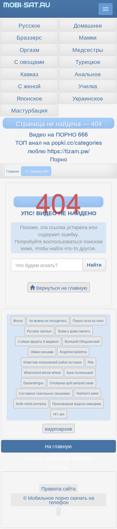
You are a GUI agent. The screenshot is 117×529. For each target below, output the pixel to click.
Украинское (87, 98)
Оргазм (29, 49)
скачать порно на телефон (58, 458)
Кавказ (29, 74)
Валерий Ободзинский (82, 341)
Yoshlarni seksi (87, 393)
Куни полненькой (80, 372)
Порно (58, 159)
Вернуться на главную (61, 287)
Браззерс (29, 37)
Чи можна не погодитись (48, 320)
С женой (29, 86)
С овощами (29, 61)
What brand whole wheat (42, 372)
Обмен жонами (42, 351)
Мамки (88, 37)
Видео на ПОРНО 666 (58, 134)
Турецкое (87, 61)
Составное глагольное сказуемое (44, 393)
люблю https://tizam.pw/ (58, 151)
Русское (29, 25)
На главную (58, 446)
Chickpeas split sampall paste (72, 382)
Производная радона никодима (76, 403)
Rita (91, 362)
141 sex (58, 414)
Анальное (88, 74)
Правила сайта (58, 488)
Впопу (18, 320)
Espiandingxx (33, 382)
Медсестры (87, 49)
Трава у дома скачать (74, 331)
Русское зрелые (39, 331)
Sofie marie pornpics (31, 403)
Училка (87, 86)
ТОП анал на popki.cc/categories (58, 142)
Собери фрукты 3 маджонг (38, 341)
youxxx (58, 466)
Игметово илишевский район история (52, 362)
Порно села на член (88, 320)
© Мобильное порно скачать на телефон (58, 500)
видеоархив (58, 428)
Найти (94, 264)
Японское (29, 98)
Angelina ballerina (73, 351)
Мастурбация (29, 110)
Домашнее (87, 25)
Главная (12, 171)
